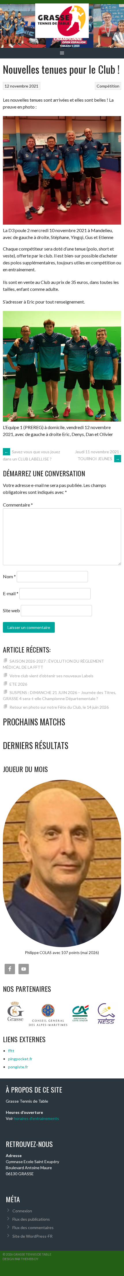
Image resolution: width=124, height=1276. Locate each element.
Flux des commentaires (33, 1227)
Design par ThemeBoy (20, 1259)
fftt (11, 1050)
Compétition (108, 86)
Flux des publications (31, 1219)
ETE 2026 (18, 684)
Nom (9, 576)
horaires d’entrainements (36, 1118)
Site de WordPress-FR (32, 1236)
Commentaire (18, 504)
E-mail (10, 593)
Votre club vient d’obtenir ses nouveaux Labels (51, 675)
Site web (11, 610)
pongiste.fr (18, 1066)
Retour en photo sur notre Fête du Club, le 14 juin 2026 (59, 707)
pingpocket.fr (20, 1058)
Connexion (22, 1210)
